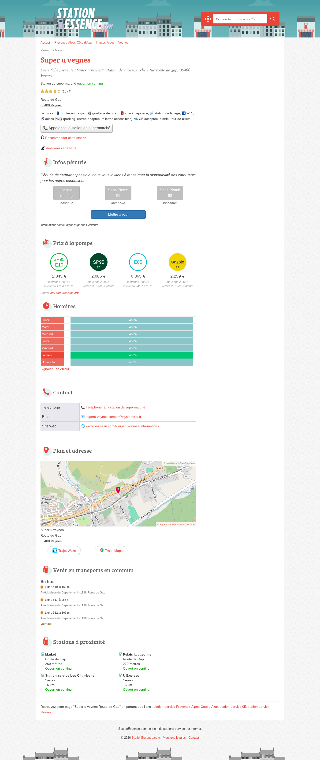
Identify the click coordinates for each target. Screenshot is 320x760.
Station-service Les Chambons (69, 675)
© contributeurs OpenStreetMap (179, 463)
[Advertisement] (240, 81)
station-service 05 (233, 706)
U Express (131, 675)
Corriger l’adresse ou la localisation (176, 524)
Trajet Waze (67, 550)
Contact (194, 737)
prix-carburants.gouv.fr (64, 293)
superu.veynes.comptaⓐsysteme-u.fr (113, 417)
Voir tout (46, 624)
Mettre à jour (118, 214)
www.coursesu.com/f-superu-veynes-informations (122, 426)
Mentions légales (174, 737)
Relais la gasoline (137, 654)
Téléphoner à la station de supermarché (115, 407)
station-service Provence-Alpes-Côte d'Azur (186, 706)
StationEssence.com (92, 18)
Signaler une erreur (55, 369)
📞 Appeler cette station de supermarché (76, 128)
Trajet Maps (114, 550)
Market (50, 654)
